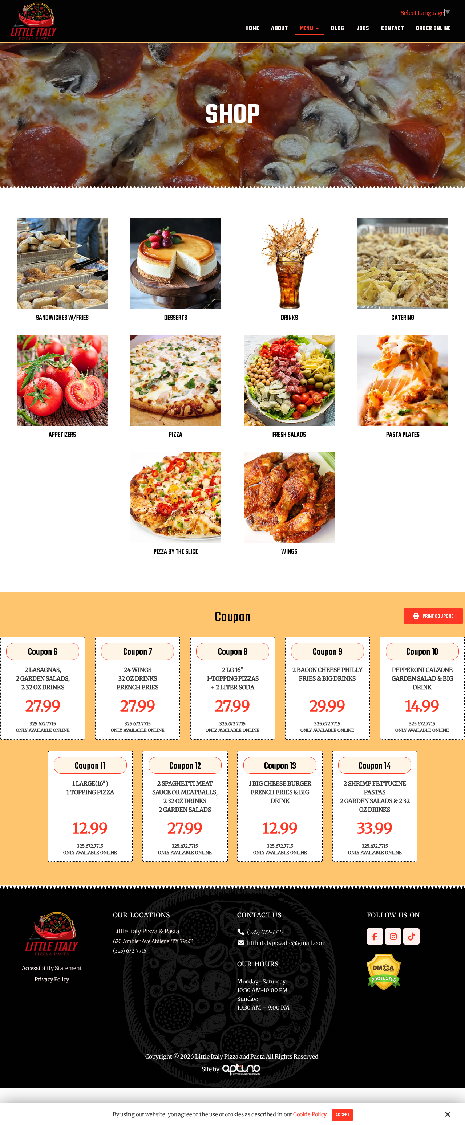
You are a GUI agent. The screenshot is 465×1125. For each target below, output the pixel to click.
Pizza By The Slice (176, 552)
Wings (289, 552)
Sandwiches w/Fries (62, 318)
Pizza (175, 435)
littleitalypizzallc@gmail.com (286, 942)
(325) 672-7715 (265, 932)
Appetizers (62, 435)
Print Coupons (438, 616)
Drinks (289, 318)
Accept (342, 1115)
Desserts (175, 318)
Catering (402, 318)
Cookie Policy (310, 1114)
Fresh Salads (289, 435)
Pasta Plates (403, 435)
